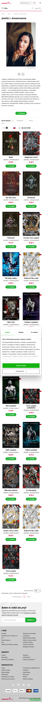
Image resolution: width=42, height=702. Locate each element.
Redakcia (25, 655)
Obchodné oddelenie (7, 659)
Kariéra (25, 677)
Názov (31, 120)
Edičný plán (4, 674)
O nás (3, 668)
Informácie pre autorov (8, 679)
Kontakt (3, 633)
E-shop (3, 655)
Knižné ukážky (5, 672)
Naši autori (26, 674)
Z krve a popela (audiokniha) (31, 407)
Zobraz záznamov (28, 590)
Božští (11, 157)
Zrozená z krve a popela (31, 238)
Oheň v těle (11, 322)
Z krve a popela (11, 571)
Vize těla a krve (11, 198)
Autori (9, 14)
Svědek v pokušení (31, 450)
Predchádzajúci (17, 597)
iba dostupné (25, 128)
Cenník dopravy (6, 640)
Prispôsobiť (20, 371)
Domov (3, 14)
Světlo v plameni (11, 450)
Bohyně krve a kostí (31, 157)
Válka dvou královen (10, 490)
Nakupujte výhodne (28, 647)
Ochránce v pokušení (31, 322)
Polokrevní (10, 238)
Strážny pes (21, 113)
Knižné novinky (5, 670)
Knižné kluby (26, 657)
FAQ (2, 642)
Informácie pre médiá (7, 677)
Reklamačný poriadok (29, 638)
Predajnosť (20, 120)
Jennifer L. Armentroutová (11, 159)
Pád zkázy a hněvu (11, 278)
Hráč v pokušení (11, 406)
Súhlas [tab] (7, 332)
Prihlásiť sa (30, 620)
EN (40, 3)
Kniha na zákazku (28, 679)
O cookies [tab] (34, 332)
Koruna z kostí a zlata (11, 531)
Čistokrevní (31, 198)
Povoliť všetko (21, 365)
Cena (2, 123)
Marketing (4, 657)
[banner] (10, 2)
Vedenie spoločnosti (29, 659)
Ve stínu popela (31, 490)
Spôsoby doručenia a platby (9, 644)
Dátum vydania (6, 120)
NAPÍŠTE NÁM (36, 699)
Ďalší (28, 597)
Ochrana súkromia (28, 644)
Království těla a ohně (31, 278)
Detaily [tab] (21, 332)
